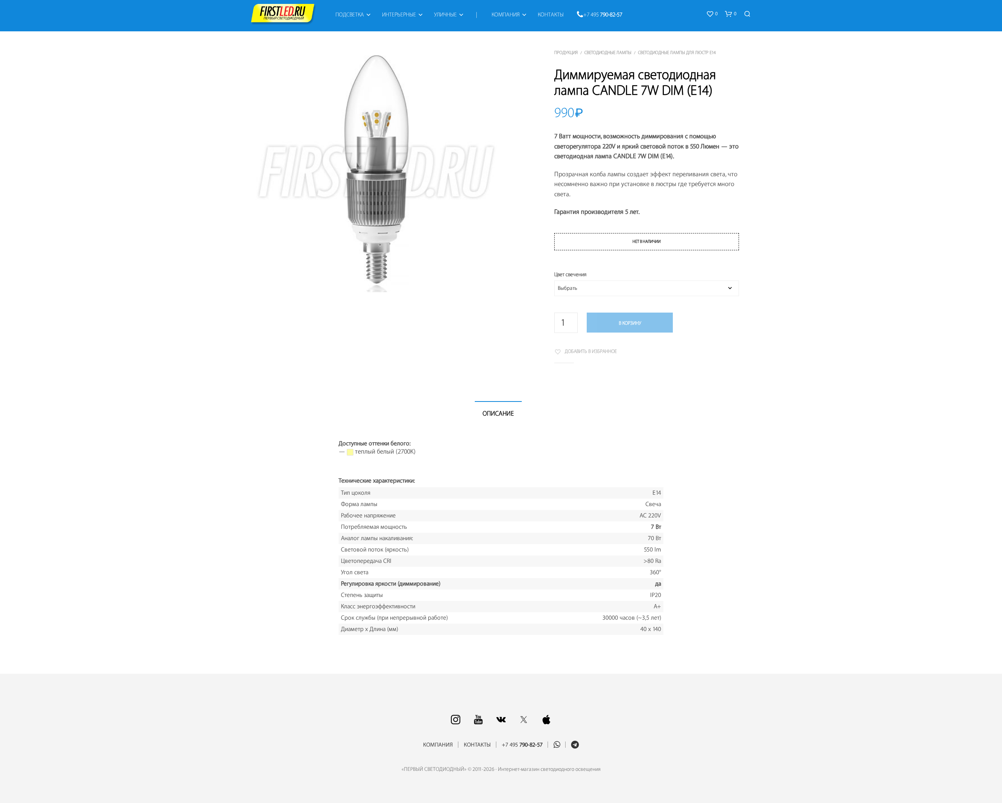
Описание (498, 413)
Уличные (445, 15)
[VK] (501, 719)
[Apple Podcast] (546, 719)
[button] (711, 14)
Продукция (566, 52)
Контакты (551, 15)
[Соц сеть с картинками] (455, 719)
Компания (506, 15)
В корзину (630, 323)
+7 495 (602, 15)
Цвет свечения (570, 274)
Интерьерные (399, 15)
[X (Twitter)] (523, 719)
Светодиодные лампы (607, 52)
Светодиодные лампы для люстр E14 (677, 52)
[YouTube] (478, 719)
